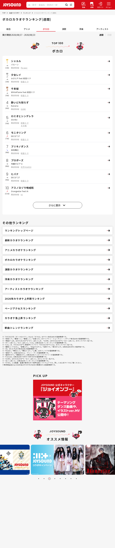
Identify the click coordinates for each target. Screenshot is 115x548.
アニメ (27, 28)
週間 (101, 34)
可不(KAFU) (26, 167)
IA (22, 194)
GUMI (23, 109)
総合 (8, 28)
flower (24, 68)
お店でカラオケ (14, 13)
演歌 (64, 28)
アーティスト (102, 28)
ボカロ (46, 28)
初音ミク (25, 81)
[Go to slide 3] (49, 478)
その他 (24, 125)
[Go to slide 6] (65, 478)
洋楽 (81, 28)
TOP (3, 13)
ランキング (27, 13)
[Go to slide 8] (76, 478)
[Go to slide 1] (38, 478)
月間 (109, 34)
